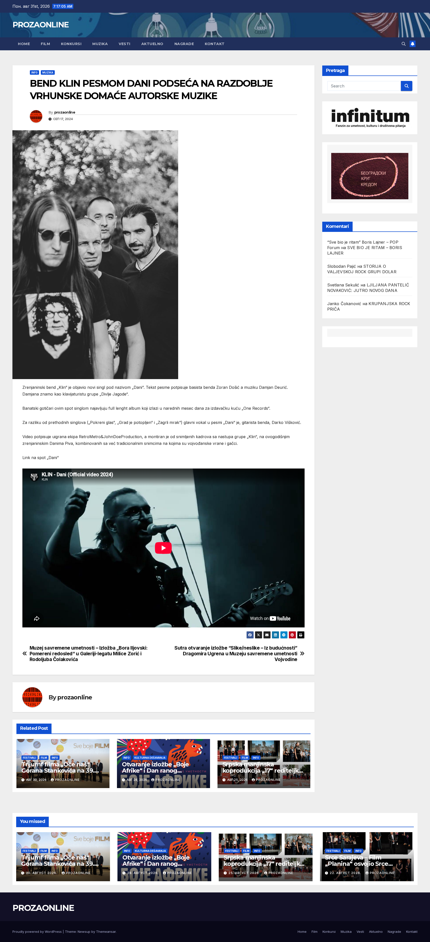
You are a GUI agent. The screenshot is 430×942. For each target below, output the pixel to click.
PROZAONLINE (40, 24)
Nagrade (184, 44)
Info (34, 72)
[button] (404, 43)
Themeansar (106, 932)
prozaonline (64, 112)
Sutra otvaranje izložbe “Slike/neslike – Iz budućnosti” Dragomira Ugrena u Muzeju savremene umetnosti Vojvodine (235, 653)
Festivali (29, 757)
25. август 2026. (244, 873)
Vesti (124, 44)
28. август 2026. (143, 873)
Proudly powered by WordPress (37, 932)
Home (24, 44)
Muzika (100, 44)
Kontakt (215, 44)
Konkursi (71, 44)
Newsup (84, 932)
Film (45, 44)
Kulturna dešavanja (149, 757)
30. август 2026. (42, 873)
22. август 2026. (346, 873)
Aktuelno (152, 44)
